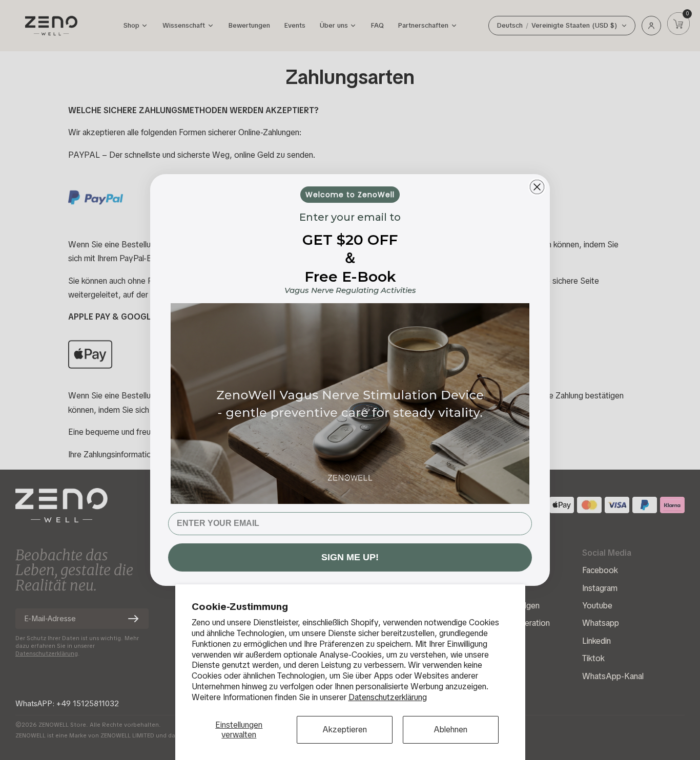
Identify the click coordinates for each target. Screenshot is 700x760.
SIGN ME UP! (350, 557)
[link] (350, 403)
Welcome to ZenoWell (350, 194)
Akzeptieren (344, 729)
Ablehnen (450, 729)
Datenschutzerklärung (387, 697)
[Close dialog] (537, 187)
